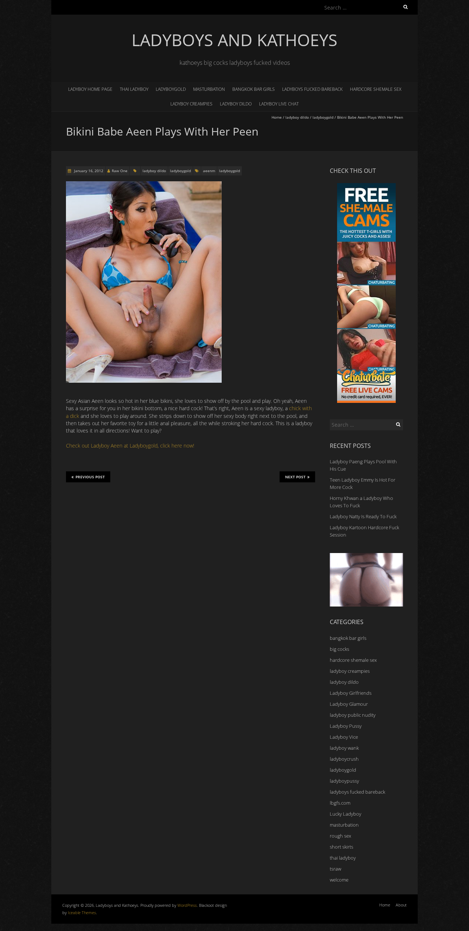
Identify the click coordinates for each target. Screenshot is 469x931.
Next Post (295, 476)
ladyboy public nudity (353, 715)
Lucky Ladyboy (345, 814)
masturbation (209, 89)
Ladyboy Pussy (346, 726)
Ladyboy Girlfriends (351, 693)
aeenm (209, 170)
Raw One (120, 170)
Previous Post (90, 476)
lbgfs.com (340, 803)
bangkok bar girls (253, 89)
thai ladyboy (134, 89)
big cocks (339, 649)
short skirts (341, 846)
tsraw (335, 868)
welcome (339, 879)
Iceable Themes (82, 912)
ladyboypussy (344, 781)
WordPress (187, 905)
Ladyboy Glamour (349, 704)
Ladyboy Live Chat (279, 104)
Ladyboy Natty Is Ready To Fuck (363, 516)
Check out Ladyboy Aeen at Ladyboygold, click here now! (130, 445)
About (401, 905)
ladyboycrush (344, 759)
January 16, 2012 (88, 170)
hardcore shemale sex (375, 89)
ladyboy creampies (191, 104)
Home (277, 117)
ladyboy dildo (236, 104)
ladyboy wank (344, 748)
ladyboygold (171, 89)
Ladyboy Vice (344, 737)
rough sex (340, 835)
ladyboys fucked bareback (312, 89)
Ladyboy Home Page (90, 89)
